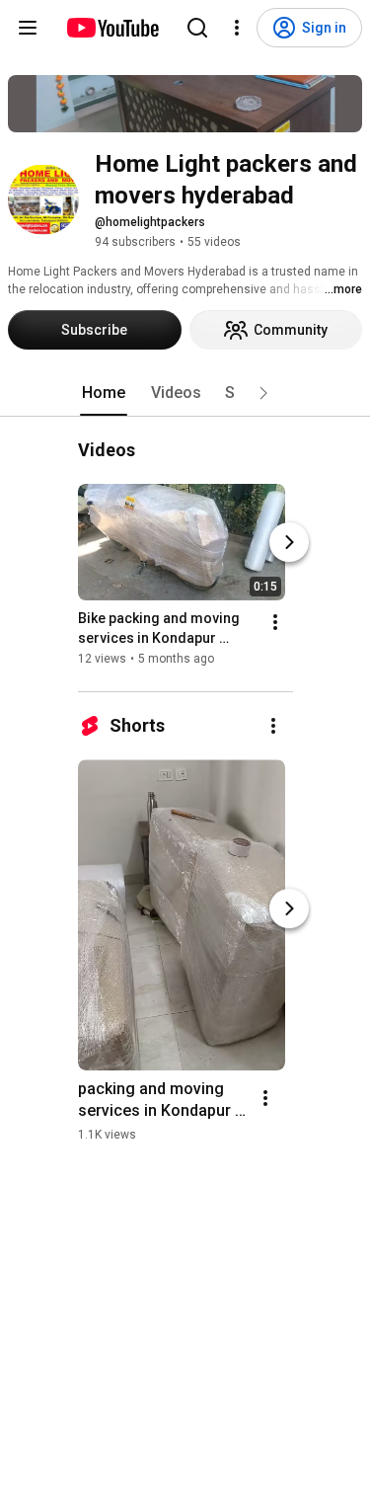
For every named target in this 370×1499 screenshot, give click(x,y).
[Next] (289, 542)
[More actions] (275, 622)
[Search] (197, 27)
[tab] (103, 393)
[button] (263, 393)
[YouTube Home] (112, 27)
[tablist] (185, 393)
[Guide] (27, 27)
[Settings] (237, 27)
